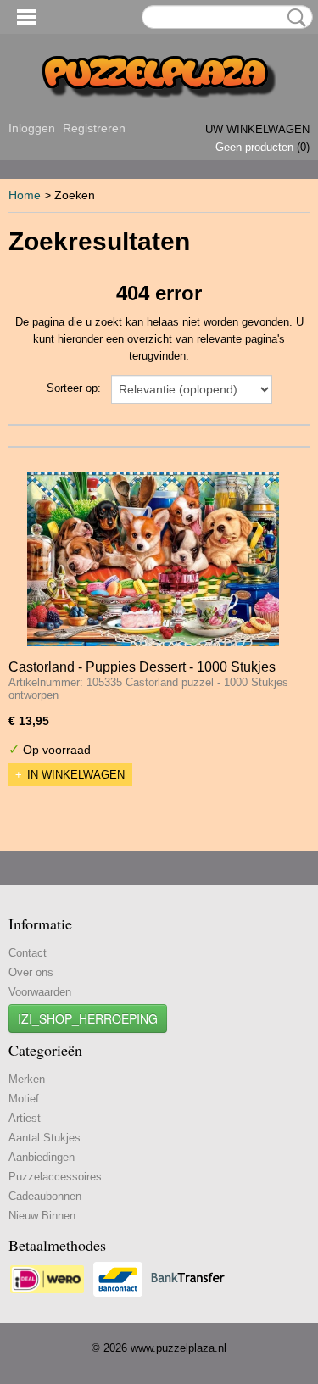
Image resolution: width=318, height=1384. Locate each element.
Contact (27, 952)
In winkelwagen (76, 774)
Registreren (94, 128)
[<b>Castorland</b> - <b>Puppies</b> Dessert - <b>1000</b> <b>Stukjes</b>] (153, 559)
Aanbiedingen (41, 1157)
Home (24, 195)
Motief (23, 1098)
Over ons (30, 972)
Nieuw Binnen (41, 1215)
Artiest (24, 1118)
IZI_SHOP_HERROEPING (88, 1018)
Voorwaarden (39, 991)
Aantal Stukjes (44, 1137)
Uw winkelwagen (257, 129)
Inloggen (31, 128)
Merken (26, 1079)
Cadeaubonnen (44, 1196)
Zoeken (293, 18)
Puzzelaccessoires (55, 1176)
